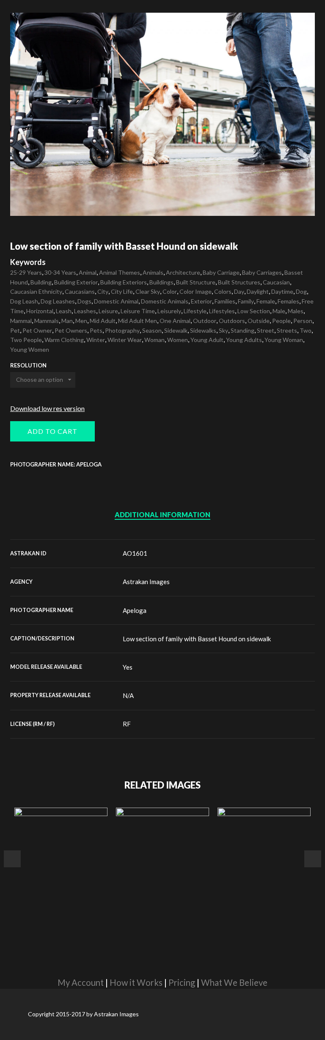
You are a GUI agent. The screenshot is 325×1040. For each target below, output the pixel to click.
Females (288, 301)
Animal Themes (119, 272)
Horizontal (39, 310)
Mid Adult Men (137, 320)
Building (41, 282)
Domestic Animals (164, 301)
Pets (96, 330)
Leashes (85, 310)
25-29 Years (26, 272)
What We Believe (234, 982)
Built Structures (239, 282)
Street (265, 330)
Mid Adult (103, 320)
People (281, 320)
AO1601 (135, 553)
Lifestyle (195, 310)
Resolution (28, 365)
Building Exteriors (123, 282)
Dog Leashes (58, 301)
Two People (26, 339)
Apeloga (134, 610)
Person (302, 320)
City (102, 291)
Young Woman (283, 339)
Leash (64, 310)
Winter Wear (124, 339)
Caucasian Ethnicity (36, 291)
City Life (122, 291)
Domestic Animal (116, 301)
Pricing (181, 982)
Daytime (282, 291)
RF (127, 724)
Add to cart (52, 431)
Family (246, 301)
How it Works (136, 982)
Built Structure (195, 282)
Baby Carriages (262, 272)
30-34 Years (60, 272)
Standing (242, 330)
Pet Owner (37, 330)
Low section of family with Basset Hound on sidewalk (197, 639)
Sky (223, 330)
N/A (128, 695)
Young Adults (244, 339)
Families (225, 301)
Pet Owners (71, 330)
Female (265, 301)
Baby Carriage (221, 272)
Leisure (108, 310)
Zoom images (28, 197)
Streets (287, 330)
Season (152, 330)
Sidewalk (175, 330)
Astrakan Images (146, 581)
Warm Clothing (64, 339)
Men (81, 320)
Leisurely (169, 310)
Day (239, 291)
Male (279, 310)
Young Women (29, 349)
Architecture (183, 272)
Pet (15, 330)
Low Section (253, 310)
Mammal (21, 320)
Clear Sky (147, 291)
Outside (259, 320)
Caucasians (80, 291)
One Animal (175, 320)
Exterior (201, 301)
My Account (81, 982)
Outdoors (232, 320)
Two (305, 330)
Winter (95, 339)
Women (177, 339)
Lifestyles (222, 310)
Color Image (195, 291)
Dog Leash (24, 301)
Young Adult (206, 339)
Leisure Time (138, 310)
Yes (127, 667)
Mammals (46, 320)
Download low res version (47, 408)
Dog (301, 291)
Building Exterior (76, 282)
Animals (153, 272)
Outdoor (204, 320)
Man (67, 320)
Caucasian (276, 282)
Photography (122, 330)
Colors (222, 291)
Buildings (161, 282)
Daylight (258, 291)
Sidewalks (203, 330)
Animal (87, 272)
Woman (154, 339)
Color (169, 291)
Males (295, 310)
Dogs (84, 301)
